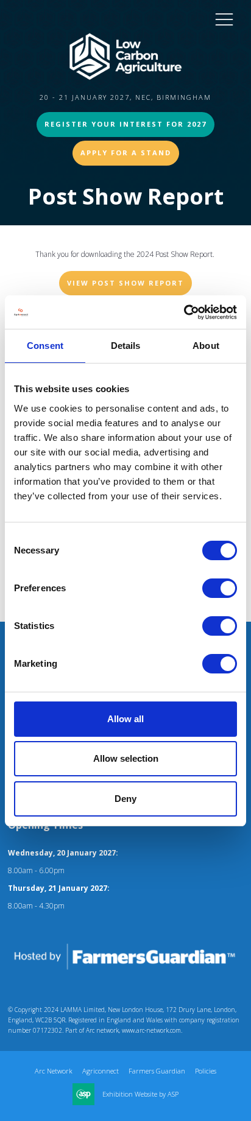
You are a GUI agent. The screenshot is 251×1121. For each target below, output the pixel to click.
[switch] (219, 588)
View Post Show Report (125, 282)
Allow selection (125, 758)
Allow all (125, 719)
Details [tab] (126, 345)
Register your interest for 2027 (125, 123)
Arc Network (53, 1071)
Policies (205, 1071)
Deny (125, 798)
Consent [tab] (45, 345)
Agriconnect (100, 1071)
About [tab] (206, 345)
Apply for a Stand (125, 152)
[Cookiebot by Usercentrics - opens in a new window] (183, 312)
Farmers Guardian (157, 1071)
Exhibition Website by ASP (140, 1094)
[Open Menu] (224, 19)
